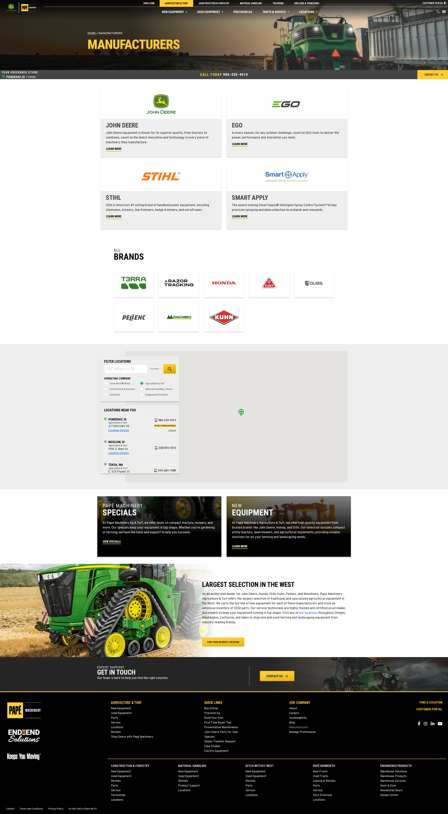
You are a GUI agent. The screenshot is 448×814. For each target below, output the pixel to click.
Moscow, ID (116, 442)
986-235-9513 (235, 75)
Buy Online (211, 708)
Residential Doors (391, 790)
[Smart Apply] (287, 177)
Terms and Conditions (31, 809)
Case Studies (212, 746)
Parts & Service (274, 12)
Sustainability (298, 718)
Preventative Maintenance (221, 727)
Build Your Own (213, 718)
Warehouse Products (393, 776)
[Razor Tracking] (178, 283)
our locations (308, 613)
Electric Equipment (216, 751)
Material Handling (251, 3)
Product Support (189, 786)
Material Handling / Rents (159, 389)
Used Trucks (320, 776)
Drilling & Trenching (306, 3)
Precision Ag (242, 12)
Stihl (113, 197)
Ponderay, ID (117, 419)
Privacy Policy (55, 809)
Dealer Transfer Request (220, 741)
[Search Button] (438, 13)
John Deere (122, 125)
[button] (186, 12)
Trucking (278, 3)
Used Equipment (208, 12)
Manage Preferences (302, 732)
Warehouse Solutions (393, 771)
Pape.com (149, 3)
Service (116, 723)
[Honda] (224, 283)
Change (32, 76)
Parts (114, 718)
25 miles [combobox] (154, 368)
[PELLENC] (133, 317)
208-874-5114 (167, 448)
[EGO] (287, 104)
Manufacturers (298, 727)
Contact (10, 809)
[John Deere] (161, 104)
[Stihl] (161, 177)
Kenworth (114, 395)
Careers (294, 713)
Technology (118, 795)
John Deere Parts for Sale (221, 732)
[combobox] (126, 369)
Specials (209, 737)
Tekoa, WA (115, 465)
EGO (237, 125)
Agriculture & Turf (176, 3)
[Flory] (269, 283)
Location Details (118, 430)
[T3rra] (133, 283)
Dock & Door (388, 786)
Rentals (116, 732)
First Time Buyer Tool (218, 723)
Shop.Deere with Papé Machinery (132, 737)
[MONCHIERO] (178, 317)
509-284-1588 (167, 470)
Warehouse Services (393, 781)
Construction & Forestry (214, 3)
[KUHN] (224, 317)
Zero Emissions (322, 795)
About (293, 708)
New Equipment (173, 12)
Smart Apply (250, 197)
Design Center (389, 795)
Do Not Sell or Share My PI (82, 809)
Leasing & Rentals (324, 781)
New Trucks (320, 771)
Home (92, 33)
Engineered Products (156, 395)
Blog (292, 723)
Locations (306, 12)
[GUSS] (314, 283)
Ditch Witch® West (119, 383)
